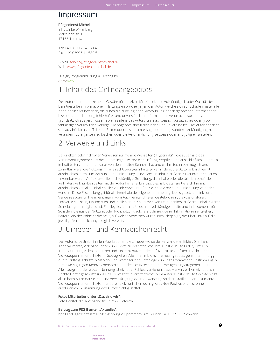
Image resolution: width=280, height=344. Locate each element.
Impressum (141, 5)
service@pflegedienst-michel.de (94, 62)
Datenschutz (165, 5)
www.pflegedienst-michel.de (89, 66)
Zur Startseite (115, 5)
